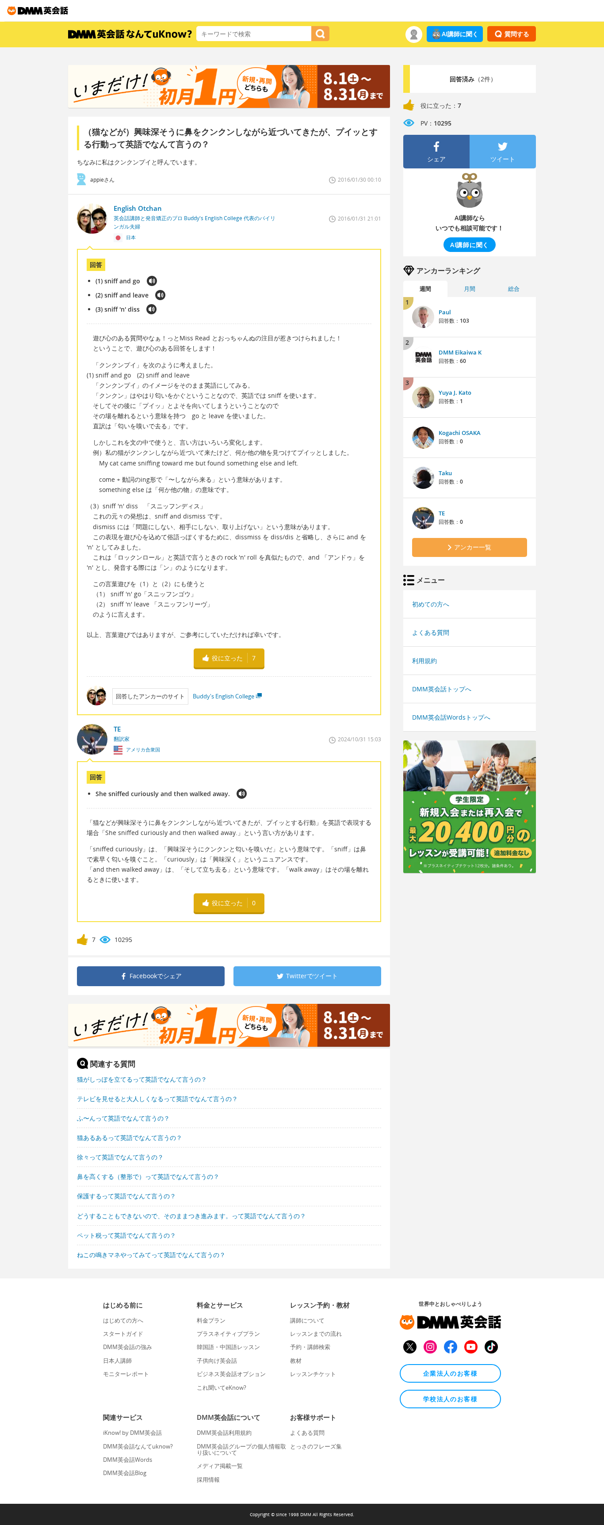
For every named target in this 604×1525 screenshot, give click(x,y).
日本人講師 (117, 1361)
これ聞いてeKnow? (221, 1388)
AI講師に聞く (460, 34)
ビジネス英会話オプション (231, 1374)
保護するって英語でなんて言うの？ (126, 1196)
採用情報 (208, 1479)
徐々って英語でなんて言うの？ (120, 1157)
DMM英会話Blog (124, 1473)
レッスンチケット (313, 1374)
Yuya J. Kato (455, 392)
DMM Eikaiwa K (460, 352)
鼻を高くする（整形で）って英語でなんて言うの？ (148, 1176)
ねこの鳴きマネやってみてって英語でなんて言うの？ (151, 1254)
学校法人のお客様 (450, 1399)
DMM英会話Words (127, 1460)
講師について (307, 1320)
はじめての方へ (123, 1320)
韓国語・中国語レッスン (228, 1347)
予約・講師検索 (310, 1347)
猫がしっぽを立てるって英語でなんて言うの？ (142, 1079)
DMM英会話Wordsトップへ (451, 717)
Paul (445, 312)
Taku (445, 473)
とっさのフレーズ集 (316, 1446)
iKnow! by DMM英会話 (132, 1433)
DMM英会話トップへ (441, 689)
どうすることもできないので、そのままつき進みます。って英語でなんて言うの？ (191, 1216)
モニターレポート (126, 1374)
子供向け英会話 (217, 1361)
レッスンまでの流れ (316, 1334)
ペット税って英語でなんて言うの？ (126, 1235)
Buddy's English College (223, 696)
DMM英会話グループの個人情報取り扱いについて (241, 1449)
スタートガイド (123, 1334)
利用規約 (424, 660)
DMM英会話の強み (127, 1347)
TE (442, 513)
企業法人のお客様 (450, 1373)
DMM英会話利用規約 (224, 1433)
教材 (296, 1361)
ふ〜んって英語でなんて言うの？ (123, 1118)
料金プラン (211, 1320)
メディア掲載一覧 (220, 1466)
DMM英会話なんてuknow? (138, 1446)
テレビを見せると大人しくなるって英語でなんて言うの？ (157, 1098)
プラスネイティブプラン (228, 1334)
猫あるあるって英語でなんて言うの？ (129, 1137)
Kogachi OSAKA (460, 433)
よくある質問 (430, 632)
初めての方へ (430, 604)
